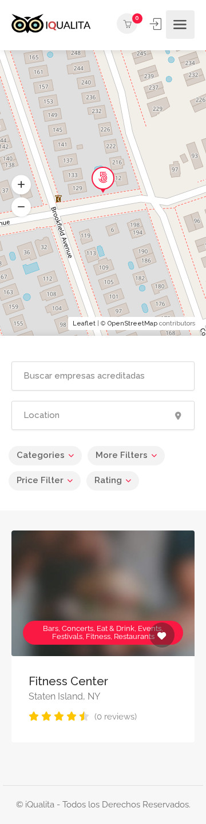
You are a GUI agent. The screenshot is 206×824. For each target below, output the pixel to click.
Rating (108, 480)
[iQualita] (51, 25)
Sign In (157, 24)
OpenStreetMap (132, 323)
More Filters (122, 455)
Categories (41, 455)
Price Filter (40, 480)
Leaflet (84, 323)
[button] (21, 207)
